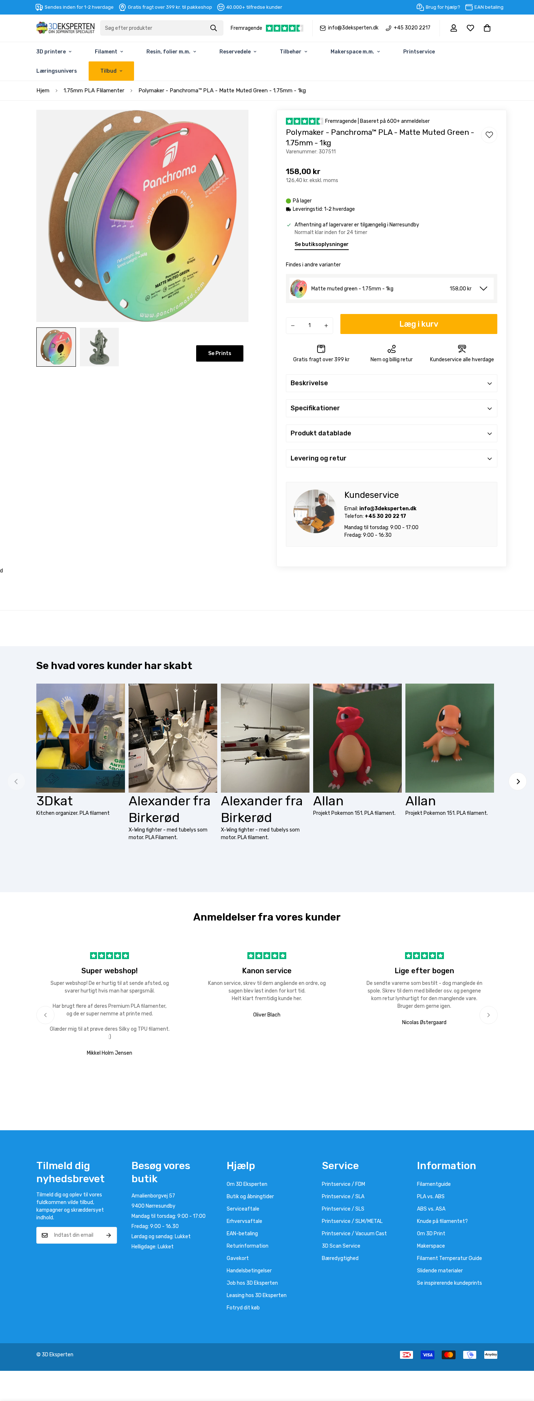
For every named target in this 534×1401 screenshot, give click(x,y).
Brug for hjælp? (443, 7)
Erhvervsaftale (244, 1221)
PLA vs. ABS (431, 1196)
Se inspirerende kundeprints (449, 1283)
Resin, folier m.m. (168, 52)
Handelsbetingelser (249, 1271)
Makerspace (431, 1246)
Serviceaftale (243, 1209)
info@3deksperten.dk (353, 28)
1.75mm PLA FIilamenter (94, 90)
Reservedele (235, 52)
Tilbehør (291, 52)
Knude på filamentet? (442, 1221)
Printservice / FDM (343, 1184)
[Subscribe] (109, 1235)
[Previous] (45, 1015)
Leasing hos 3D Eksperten (257, 1295)
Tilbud (108, 71)
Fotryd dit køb (243, 1308)
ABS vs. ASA (431, 1209)
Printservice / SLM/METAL (352, 1221)
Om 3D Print (431, 1234)
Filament (106, 52)
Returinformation (247, 1246)
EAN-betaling (242, 1234)
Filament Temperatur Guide (449, 1258)
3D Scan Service (341, 1246)
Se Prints (219, 353)
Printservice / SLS (343, 1209)
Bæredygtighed (340, 1258)
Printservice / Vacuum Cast (354, 1234)
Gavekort (238, 1258)
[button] (487, 28)
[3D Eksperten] (65, 28)
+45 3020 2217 (412, 28)
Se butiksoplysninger (322, 244)
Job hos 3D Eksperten (252, 1283)
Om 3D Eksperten (247, 1184)
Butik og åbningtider (250, 1196)
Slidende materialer (440, 1271)
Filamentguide (434, 1184)
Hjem (42, 90)
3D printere (51, 52)
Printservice (419, 52)
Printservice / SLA (343, 1196)
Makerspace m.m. (352, 52)
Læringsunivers (56, 71)
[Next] (518, 781)
